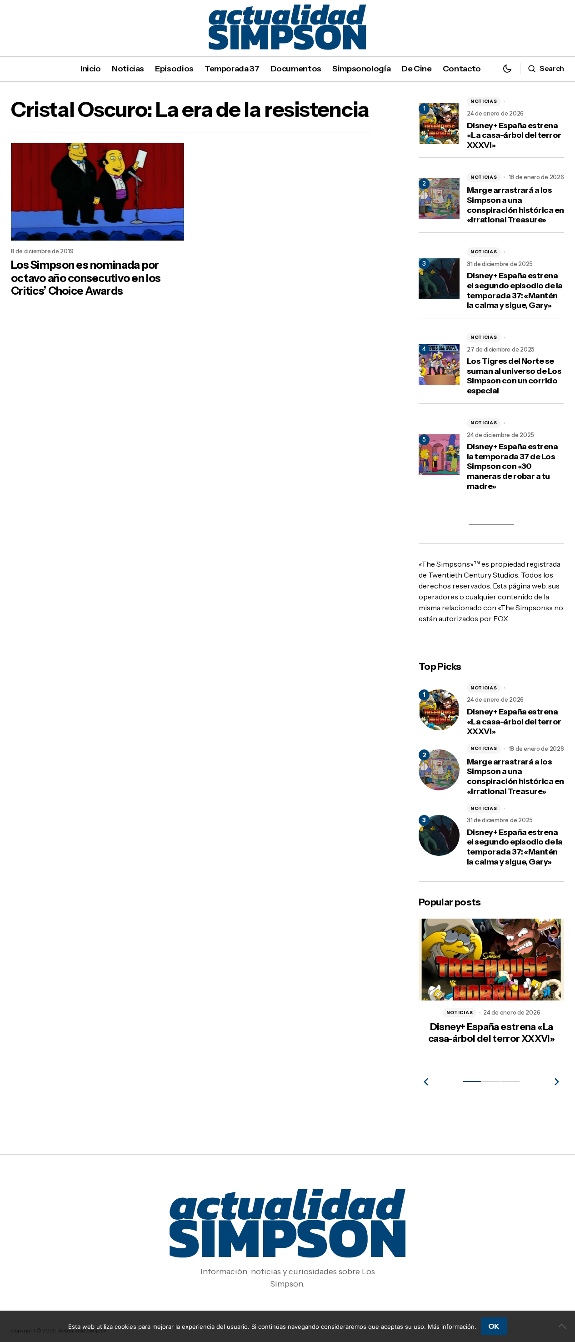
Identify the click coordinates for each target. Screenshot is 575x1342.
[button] (507, 68)
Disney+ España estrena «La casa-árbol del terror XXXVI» (514, 135)
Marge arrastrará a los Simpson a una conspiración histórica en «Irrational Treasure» (515, 205)
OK (494, 1326)
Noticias (483, 101)
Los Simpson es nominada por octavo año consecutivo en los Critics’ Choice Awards (85, 278)
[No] (563, 1326)
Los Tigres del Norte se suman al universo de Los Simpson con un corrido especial (514, 376)
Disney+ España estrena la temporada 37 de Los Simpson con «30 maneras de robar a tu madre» (512, 466)
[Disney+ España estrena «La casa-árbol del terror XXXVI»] (439, 709)
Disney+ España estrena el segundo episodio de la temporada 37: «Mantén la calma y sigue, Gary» (515, 290)
